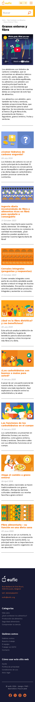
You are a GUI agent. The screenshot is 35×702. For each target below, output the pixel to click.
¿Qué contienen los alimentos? (14, 615)
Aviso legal (6, 672)
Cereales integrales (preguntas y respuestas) (16, 270)
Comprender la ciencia (11, 624)
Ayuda (4, 663)
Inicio (4, 20)
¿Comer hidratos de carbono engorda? (13, 153)
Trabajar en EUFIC (9, 647)
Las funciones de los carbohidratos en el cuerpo (17, 424)
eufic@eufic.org (8, 597)
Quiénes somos (8, 638)
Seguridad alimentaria (10, 621)
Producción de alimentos (12, 618)
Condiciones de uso (10, 669)
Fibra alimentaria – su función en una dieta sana (16, 526)
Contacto (6, 650)
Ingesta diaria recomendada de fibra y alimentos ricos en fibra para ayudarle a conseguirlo (15, 211)
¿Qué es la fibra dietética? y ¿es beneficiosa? (17, 322)
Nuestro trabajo (8, 641)
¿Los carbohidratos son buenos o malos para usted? (15, 373)
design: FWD (23, 686)
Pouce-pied (22, 688)
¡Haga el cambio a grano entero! (15, 476)
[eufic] (7, 3)
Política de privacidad (10, 666)
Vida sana (6, 613)
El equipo (5, 644)
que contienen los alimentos (16, 20)
